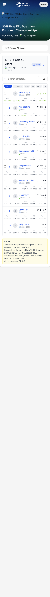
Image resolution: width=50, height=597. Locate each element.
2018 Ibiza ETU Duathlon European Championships (19, 28)
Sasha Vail (23, 209)
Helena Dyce (24, 92)
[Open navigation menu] (4, 4)
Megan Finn (24, 195)
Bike (39, 86)
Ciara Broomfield (26, 151)
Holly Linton (24, 224)
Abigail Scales (25, 165)
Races (44, 4)
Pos (7, 86)
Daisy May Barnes (27, 121)
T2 (45, 86)
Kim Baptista (24, 106)
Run (26, 86)
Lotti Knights (24, 136)
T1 (33, 86)
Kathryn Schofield (27, 180)
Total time (18, 86)
